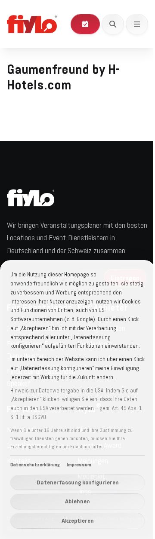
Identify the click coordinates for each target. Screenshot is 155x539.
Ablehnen (77, 501)
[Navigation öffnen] (137, 24)
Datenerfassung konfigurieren (78, 482)
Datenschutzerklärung (35, 464)
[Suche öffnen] (113, 24)
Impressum (79, 464)
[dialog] (77, 399)
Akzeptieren (78, 521)
